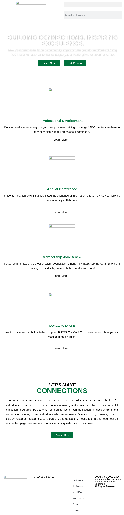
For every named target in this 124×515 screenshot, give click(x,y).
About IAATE (78, 492)
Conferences (78, 486)
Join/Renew (78, 480)
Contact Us (77, 504)
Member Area (78, 498)
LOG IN (76, 510)
